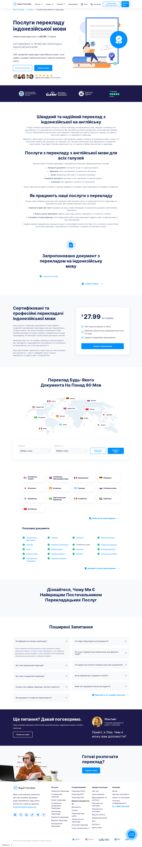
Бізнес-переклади (58, 800)
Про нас (95, 791)
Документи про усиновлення (31, 559)
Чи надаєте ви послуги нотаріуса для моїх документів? (99, 665)
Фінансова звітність (108, 537)
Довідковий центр (99, 818)
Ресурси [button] (48, 4)
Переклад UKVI (78, 797)
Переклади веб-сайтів (78, 814)
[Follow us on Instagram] (15, 815)
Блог (94, 821)
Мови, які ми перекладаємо (103, 518)
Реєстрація (97, 4)
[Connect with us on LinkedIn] (26, 815)
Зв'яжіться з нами (22, 734)
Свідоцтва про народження (31, 539)
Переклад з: (21, 446)
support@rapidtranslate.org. (24, 807)
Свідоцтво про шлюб (50, 276)
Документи (76, 807)
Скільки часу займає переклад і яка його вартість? (38, 687)
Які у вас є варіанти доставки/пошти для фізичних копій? (96, 653)
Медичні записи (56, 549)
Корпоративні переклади (56, 825)
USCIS (28, 549)
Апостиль (29, 545)
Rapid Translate (18, 10)
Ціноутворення (73, 4)
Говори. (30, 10)
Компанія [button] (60, 4)
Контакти (96, 824)
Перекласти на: (58, 446)
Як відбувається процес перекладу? (31, 641)
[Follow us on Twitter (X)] (21, 815)
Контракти (79, 549)
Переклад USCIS (78, 791)
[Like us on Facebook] (44, 815)
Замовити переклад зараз (102, 346)
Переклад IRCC (78, 794)
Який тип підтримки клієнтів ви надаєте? (92, 686)
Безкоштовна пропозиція (22, 68)
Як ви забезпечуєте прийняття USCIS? (91, 676)
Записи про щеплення (109, 545)
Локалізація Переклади (56, 812)
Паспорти (79, 554)
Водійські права (32, 554)
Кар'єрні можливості (121, 794)
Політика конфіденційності (119, 802)
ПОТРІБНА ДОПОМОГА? (131, 834)
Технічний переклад (80, 825)
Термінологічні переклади (78, 820)
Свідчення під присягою (59, 545)
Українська (5, 845)
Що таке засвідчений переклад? (30, 665)
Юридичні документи (58, 558)
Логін (85, 4)
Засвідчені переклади (60, 791)
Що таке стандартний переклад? (30, 676)
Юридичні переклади (60, 817)
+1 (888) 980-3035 (121, 806)
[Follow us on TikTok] (32, 815)
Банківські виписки (58, 554)
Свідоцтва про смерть (109, 554)
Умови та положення (121, 797)
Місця (114, 791)
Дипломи (54, 537)
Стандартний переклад (56, 795)
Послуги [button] (37, 4)
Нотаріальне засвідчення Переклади (56, 805)
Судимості (80, 537)
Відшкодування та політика (99, 798)
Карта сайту (97, 827)
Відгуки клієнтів (98, 815)
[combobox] (7, 845)
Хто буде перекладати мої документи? (91, 641)
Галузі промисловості (81, 828)
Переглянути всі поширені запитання (110, 695)
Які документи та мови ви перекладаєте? (34, 698)
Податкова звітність (108, 549)
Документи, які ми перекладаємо (101, 568)
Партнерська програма (97, 804)
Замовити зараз (125, 4)
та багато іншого (92, 284)
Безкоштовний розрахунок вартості (111, 4)
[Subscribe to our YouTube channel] (38, 815)
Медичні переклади (59, 820)
